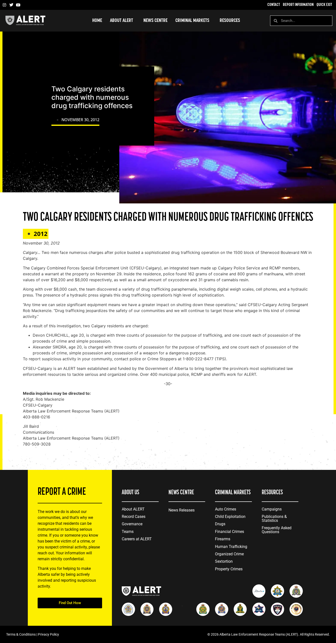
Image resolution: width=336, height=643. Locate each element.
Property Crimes (229, 569)
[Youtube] (18, 5)
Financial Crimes (229, 531)
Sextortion (224, 561)
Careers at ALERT (137, 539)
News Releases (181, 510)
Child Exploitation (230, 516)
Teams (128, 531)
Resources (230, 20)
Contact (273, 5)
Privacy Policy (48, 634)
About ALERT (133, 509)
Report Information (298, 5)
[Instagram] (4, 5)
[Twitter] (11, 5)
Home (97, 20)
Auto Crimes (225, 509)
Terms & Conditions (21, 634)
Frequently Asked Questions (276, 530)
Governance (132, 524)
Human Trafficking (231, 546)
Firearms (222, 539)
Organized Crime (229, 554)
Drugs (220, 524)
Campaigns (272, 509)
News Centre (155, 20)
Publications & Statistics (274, 518)
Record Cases (133, 516)
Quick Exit (324, 5)
